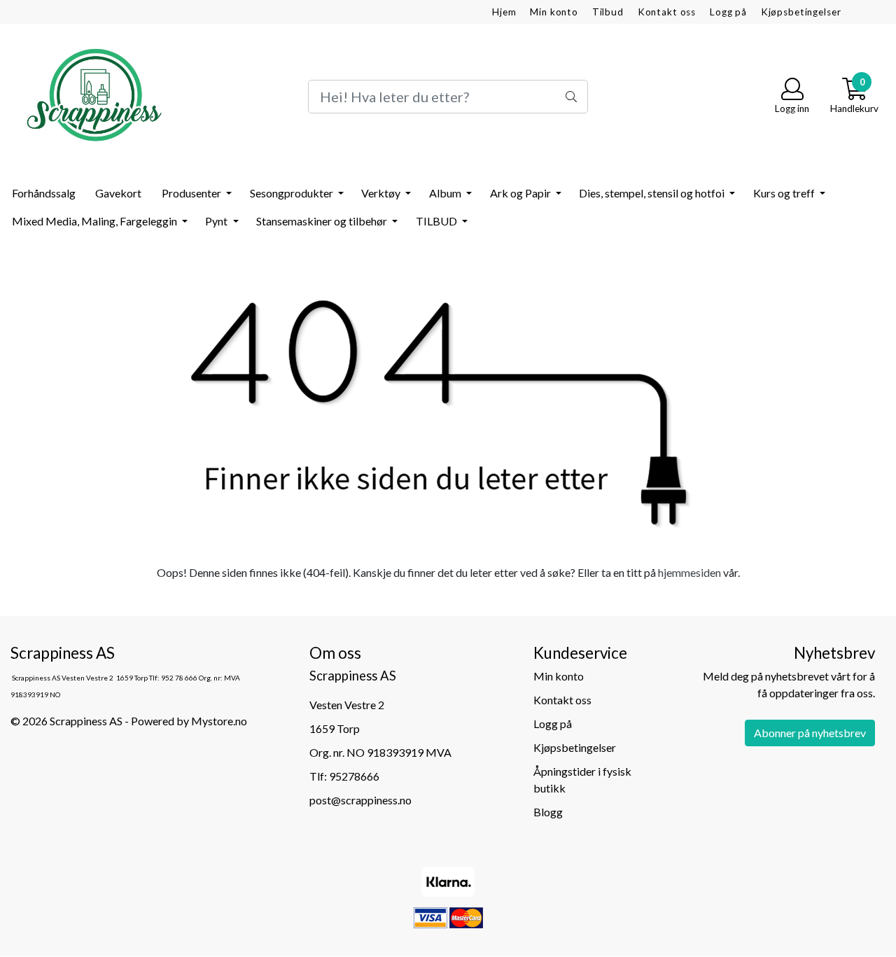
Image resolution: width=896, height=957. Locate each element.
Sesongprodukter (292, 193)
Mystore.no (219, 720)
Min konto (554, 12)
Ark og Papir (521, 193)
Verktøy (381, 193)
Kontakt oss (667, 12)
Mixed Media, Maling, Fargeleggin (95, 221)
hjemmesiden (689, 572)
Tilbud (608, 12)
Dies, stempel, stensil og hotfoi (653, 193)
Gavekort (118, 193)
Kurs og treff (785, 193)
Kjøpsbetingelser (801, 12)
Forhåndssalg (44, 193)
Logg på (728, 12)
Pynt (217, 221)
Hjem (504, 12)
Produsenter (192, 193)
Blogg (548, 811)
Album (446, 193)
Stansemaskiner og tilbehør (322, 221)
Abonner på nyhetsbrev (810, 732)
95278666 (354, 776)
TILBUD (437, 221)
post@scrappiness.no (360, 799)
